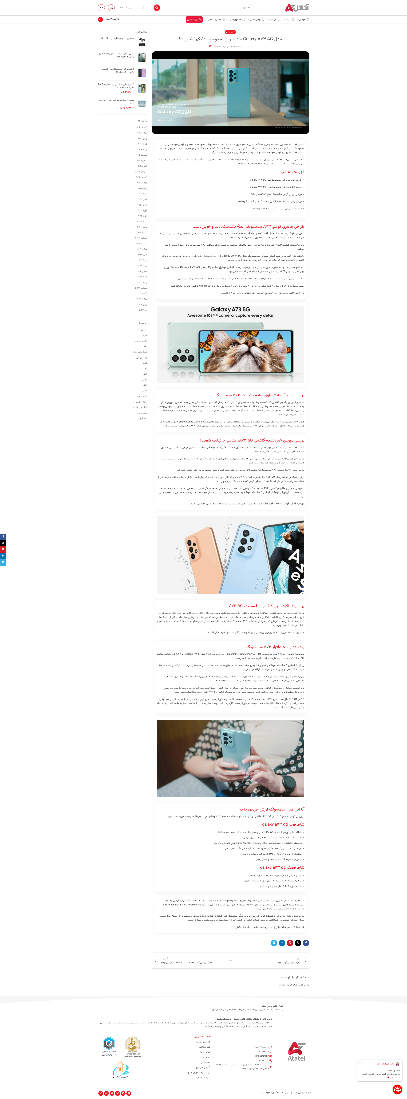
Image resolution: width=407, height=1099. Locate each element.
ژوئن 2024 (142, 255)
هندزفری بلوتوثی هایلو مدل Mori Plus (117, 38)
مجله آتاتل (205, 1062)
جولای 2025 (142, 183)
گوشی (228, 32)
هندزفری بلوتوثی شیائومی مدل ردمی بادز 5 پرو (116, 102)
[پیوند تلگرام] (274, 943)
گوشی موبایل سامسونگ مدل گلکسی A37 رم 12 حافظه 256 (118, 71)
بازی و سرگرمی (140, 341)
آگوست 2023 (141, 293)
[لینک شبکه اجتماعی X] (298, 943)
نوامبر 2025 (142, 160)
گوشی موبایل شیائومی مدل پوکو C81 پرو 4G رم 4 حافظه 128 (116, 55)
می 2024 (143, 260)
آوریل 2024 (142, 266)
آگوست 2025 (141, 177)
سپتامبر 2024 (141, 238)
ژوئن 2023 (142, 304)
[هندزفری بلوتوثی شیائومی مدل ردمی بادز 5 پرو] (142, 104)
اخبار (233, 32)
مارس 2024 (142, 271)
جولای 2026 (142, 133)
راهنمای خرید (141, 357)
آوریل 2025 (142, 199)
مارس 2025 (142, 205)
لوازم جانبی (142, 396)
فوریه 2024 (142, 277)
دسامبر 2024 (141, 221)
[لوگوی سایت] (297, 8)
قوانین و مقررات (203, 1042)
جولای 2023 (142, 299)
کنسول (144, 363)
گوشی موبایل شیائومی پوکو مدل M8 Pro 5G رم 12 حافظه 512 (116, 86)
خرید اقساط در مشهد (200, 1078)
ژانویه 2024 (142, 282)
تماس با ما (205, 1052)
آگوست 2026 (141, 127)
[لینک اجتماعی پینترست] (290, 943)
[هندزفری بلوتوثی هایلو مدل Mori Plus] (142, 42)
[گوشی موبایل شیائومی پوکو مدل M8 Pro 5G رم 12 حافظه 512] (142, 88)
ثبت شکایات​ (204, 1047)
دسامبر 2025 (141, 155)
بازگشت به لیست (230, 960)
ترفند (145, 346)
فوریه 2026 (142, 144)
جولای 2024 (142, 249)
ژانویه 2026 (142, 149)
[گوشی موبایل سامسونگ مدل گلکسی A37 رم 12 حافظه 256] (142, 73)
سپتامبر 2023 (141, 288)
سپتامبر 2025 (141, 172)
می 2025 (143, 194)
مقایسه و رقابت (140, 407)
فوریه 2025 (142, 210)
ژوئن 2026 (142, 138)
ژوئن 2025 (142, 188)
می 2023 (143, 310)
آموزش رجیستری (202, 1067)
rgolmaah (235, 47)
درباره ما (206, 1057)
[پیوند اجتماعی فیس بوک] (306, 943)
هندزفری (143, 418)
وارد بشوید (284, 985)
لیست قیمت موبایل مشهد (198, 1073)
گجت (144, 368)
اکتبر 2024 (142, 233)
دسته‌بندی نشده (140, 352)
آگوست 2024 (141, 244)
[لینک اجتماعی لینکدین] (282, 943)
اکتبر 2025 (142, 166)
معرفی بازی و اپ (140, 402)
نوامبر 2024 (142, 227)
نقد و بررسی (142, 413)
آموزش (144, 330)
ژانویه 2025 (142, 216)
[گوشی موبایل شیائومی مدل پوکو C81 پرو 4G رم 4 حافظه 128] (142, 57)
